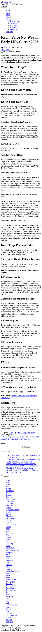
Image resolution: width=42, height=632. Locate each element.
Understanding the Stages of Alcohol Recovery (23, 459)
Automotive (10, 491)
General (8, 539)
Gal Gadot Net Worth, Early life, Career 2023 (21, 438)
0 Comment (5, 50)
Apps (8, 486)
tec (7, 601)
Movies (8, 573)
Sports (8, 598)
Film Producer (11, 525)
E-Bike (8, 514)
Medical (9, 565)
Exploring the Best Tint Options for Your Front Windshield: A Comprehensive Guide (23, 467)
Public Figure (11, 586)
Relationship (10, 590)
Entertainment (15, 21)
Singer (8, 13)
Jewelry (8, 554)
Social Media (10, 596)
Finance (8, 527)
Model (8, 569)
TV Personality (11, 615)
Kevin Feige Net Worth (26, 433)
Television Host (11, 605)
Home (8, 11)
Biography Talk (6, 2)
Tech (7, 603)
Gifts (7, 541)
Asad (5, 47)
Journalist (9, 556)
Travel (8, 611)
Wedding (9, 620)
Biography (9, 495)
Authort (8, 489)
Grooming (9, 544)
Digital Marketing (12, 510)
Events (8, 520)
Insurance (9, 552)
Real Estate (10, 588)
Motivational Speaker (13, 571)
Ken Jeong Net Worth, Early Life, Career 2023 (19, 437)
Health (8, 546)
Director (9, 512)
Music (8, 575)
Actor (8, 15)
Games (8, 537)
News (8, 19)
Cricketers (14, 27)
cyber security (11, 505)
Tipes (8, 607)
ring (7, 592)
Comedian (14, 25)
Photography (10, 582)
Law (7, 558)
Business (9, 497)
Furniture (9, 535)
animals (8, 484)
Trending (13, 23)
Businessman (10, 499)
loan (7, 563)
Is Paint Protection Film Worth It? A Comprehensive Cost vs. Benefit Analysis (21, 463)
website (8, 617)
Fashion (8, 522)
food (7, 531)
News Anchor (11, 579)
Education (9, 516)
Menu (4, 6)
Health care (10, 548)
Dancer (8, 508)
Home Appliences (12, 550)
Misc (7, 567)
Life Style (9, 560)
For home (9, 533)
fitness (8, 529)
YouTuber (9, 622)
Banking (9, 493)
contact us (9, 32)
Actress (8, 17)
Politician (13, 30)
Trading (8, 609)
